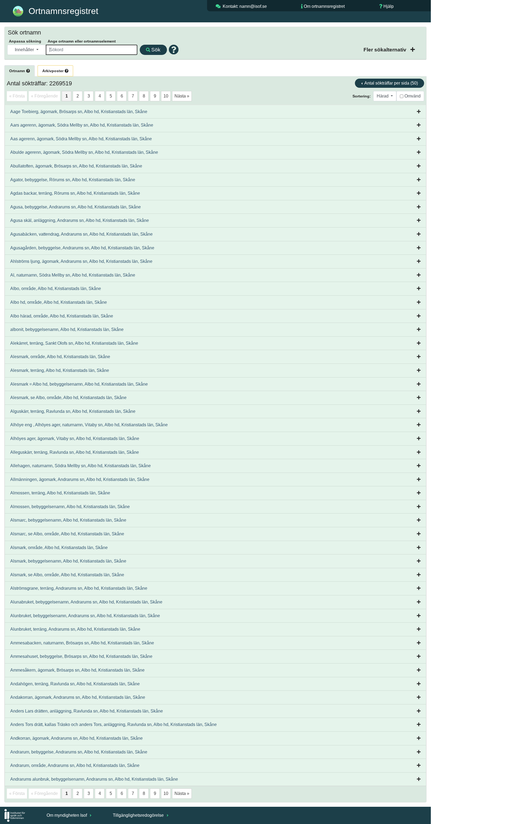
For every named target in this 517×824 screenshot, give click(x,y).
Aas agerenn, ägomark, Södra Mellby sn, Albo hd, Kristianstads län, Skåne (81, 139)
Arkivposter (53, 71)
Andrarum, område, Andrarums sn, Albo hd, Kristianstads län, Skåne (74, 765)
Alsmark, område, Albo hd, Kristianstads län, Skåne (59, 547)
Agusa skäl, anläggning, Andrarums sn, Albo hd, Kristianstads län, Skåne (79, 220)
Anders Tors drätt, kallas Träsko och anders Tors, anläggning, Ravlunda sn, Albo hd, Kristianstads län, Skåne (113, 724)
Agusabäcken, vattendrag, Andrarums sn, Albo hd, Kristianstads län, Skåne (81, 234)
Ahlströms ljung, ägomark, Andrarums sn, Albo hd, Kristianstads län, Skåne (81, 261)
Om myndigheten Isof (67, 815)
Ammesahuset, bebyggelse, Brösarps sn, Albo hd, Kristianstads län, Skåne (81, 656)
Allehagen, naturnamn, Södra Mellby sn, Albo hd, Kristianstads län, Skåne (80, 465)
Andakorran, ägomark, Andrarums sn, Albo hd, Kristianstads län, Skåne (77, 697)
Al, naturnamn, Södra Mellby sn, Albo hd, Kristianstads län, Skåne (72, 275)
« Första (17, 96)
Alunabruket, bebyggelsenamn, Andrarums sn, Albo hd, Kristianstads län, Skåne (86, 602)
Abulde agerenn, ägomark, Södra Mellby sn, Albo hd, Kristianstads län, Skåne (84, 152)
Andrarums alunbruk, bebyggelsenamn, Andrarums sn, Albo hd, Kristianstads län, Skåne (94, 779)
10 (165, 96)
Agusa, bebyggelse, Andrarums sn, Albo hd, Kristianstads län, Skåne (75, 207)
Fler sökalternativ (386, 50)
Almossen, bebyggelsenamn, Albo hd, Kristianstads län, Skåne (70, 506)
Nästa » (181, 96)
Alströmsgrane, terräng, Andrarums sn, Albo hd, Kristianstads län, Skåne (78, 588)
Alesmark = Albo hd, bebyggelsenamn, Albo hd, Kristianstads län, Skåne (79, 384)
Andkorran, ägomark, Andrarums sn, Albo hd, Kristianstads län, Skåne (76, 738)
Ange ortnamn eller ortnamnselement (82, 41)
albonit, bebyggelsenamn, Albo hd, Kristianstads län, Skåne (67, 329)
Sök (155, 50)
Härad (383, 96)
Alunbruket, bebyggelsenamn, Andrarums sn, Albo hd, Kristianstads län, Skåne (85, 615)
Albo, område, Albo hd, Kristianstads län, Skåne (55, 288)
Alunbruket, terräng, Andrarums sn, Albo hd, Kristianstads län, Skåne (75, 629)
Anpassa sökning (25, 41)
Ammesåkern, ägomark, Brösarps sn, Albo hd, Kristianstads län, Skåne (77, 670)
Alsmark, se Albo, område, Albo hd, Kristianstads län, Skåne (67, 574)
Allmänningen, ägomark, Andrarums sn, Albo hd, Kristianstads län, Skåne (79, 479)
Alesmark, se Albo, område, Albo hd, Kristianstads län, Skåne (68, 397)
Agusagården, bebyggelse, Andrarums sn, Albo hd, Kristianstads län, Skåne (82, 248)
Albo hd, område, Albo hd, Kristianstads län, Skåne (58, 302)
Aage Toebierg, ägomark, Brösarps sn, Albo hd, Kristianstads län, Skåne (78, 111)
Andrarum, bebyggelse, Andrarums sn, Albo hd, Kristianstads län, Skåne (78, 752)
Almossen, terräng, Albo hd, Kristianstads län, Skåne (60, 493)
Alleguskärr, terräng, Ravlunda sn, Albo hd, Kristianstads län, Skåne (74, 452)
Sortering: (361, 96)
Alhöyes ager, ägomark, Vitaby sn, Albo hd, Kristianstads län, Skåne (74, 438)
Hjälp (388, 6)
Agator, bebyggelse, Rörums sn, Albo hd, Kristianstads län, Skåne (72, 179)
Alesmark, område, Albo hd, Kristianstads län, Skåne (60, 356)
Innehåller (25, 49)
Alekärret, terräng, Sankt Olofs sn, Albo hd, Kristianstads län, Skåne (74, 343)
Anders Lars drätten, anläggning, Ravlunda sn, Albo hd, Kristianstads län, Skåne (86, 711)
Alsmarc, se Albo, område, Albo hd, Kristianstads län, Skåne (67, 534)
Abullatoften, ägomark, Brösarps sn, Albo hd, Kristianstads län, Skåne (76, 166)
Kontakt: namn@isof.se (245, 6)
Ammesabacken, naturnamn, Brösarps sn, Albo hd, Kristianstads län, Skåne (82, 643)
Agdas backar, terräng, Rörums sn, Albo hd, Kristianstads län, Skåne (75, 193)
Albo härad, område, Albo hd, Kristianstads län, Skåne (61, 316)
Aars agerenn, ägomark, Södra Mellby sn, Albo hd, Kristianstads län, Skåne (81, 125)
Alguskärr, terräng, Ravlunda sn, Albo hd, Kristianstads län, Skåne (72, 411)
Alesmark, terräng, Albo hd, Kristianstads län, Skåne (59, 370)
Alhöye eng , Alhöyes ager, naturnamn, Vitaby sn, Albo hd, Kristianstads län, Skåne (89, 425)
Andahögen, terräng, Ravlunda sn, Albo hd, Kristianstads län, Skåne (75, 684)
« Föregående (44, 96)
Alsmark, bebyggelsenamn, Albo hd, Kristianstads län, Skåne (68, 561)
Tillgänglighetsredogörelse (139, 815)
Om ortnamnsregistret (324, 6)
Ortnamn (17, 71)
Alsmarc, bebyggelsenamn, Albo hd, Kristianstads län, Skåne (68, 520)
